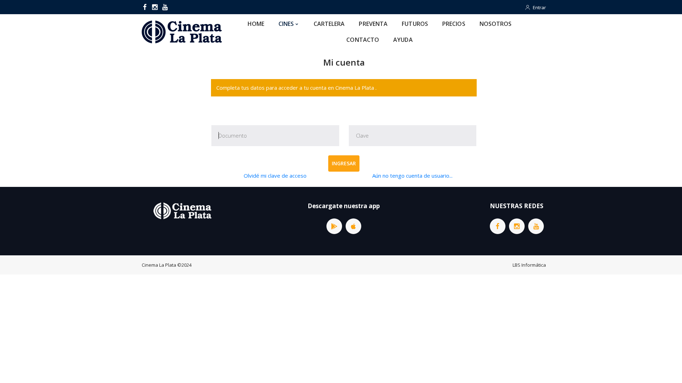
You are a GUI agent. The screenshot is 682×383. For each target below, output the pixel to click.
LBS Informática (529, 265)
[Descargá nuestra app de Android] (334, 226)
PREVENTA (373, 24)
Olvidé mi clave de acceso (275, 175)
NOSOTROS (496, 24)
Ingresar (344, 163)
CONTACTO (362, 40)
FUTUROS (415, 24)
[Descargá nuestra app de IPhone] (353, 226)
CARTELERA (329, 24)
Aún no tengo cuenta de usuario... (412, 175)
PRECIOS (453, 24)
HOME (256, 24)
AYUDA (403, 40)
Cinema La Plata (159, 265)
